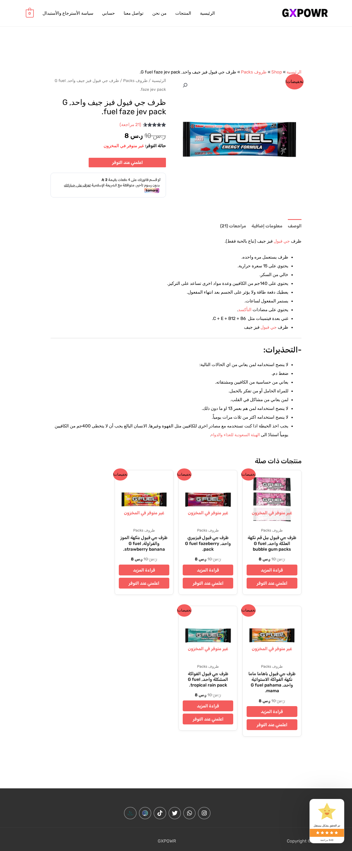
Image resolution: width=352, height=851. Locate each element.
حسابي (108, 13)
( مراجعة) (130, 124)
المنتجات (183, 13)
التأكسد (245, 309)
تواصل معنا (134, 13)
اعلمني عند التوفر (127, 162)
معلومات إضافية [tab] (267, 225)
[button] (185, 85)
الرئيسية (207, 13)
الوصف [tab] (294, 225)
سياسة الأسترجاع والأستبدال (68, 13)
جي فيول (282, 241)
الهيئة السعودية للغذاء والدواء (235, 434)
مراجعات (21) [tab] (233, 225)
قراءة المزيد (272, 570)
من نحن (159, 13)
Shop (276, 72)
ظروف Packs (254, 72)
